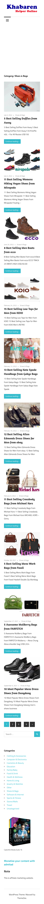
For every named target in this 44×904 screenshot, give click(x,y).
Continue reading (11, 141)
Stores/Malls (12, 801)
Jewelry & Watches (15, 784)
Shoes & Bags (20, 115)
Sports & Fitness (14, 798)
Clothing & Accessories (16, 755)
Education (11, 766)
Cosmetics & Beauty (15, 763)
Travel (9, 805)
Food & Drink (12, 773)
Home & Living (13, 780)
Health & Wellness (15, 777)
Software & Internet (15, 794)
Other (9, 787)
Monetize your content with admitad (19, 863)
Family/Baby (12, 769)
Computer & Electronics (17, 759)
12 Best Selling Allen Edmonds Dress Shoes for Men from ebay (19, 438)
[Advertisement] (22, 47)
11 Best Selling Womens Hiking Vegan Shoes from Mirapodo (19, 183)
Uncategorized (13, 808)
